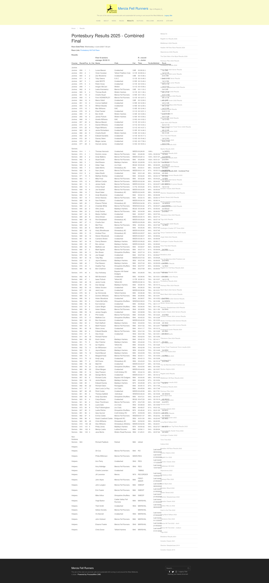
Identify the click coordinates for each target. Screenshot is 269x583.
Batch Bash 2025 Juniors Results (171, 184)
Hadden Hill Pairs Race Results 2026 (172, 47)
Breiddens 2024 (165, 255)
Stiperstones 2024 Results (169, 277)
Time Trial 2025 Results (168, 136)
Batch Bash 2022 (166, 484)
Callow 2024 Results (167, 250)
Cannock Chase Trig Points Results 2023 (174, 426)
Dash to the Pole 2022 (167, 510)
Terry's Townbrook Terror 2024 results (173, 233)
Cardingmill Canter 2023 (168, 418)
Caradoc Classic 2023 (167, 409)
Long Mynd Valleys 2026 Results (171, 105)
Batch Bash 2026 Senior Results (171, 69)
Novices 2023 (164, 404)
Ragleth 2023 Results (167, 373)
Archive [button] (160, 21)
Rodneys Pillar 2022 (167, 479)
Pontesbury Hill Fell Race (90, 50)
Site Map (169, 21)
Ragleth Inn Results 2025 (168, 153)
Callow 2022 (164, 444)
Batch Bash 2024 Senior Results (171, 290)
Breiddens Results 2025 (168, 144)
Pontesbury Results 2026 (168, 65)
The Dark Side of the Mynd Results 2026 (173, 56)
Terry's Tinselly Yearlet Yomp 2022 (171, 431)
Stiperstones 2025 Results (169, 162)
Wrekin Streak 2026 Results (169, 92)
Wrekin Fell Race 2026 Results (170, 96)
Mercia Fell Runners (133, 8)
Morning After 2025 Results (169, 224)
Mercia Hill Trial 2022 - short (169, 523)
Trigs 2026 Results (166, 114)
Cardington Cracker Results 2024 (171, 241)
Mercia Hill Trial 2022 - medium (170, 528)
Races (121, 21)
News (114, 21)
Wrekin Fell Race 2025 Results (170, 202)
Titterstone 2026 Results (168, 109)
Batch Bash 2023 (166, 396)
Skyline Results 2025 (167, 149)
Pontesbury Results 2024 (168, 281)
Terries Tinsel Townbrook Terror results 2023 (175, 347)
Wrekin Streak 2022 (167, 492)
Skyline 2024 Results (167, 263)
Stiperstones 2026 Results (169, 52)
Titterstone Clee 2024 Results (170, 338)
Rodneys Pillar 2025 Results (169, 166)
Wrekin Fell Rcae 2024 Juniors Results (173, 325)
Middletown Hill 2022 (167, 466)
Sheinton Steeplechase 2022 (170, 497)
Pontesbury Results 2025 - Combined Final (174, 171)
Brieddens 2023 (165, 360)
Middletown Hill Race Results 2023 (171, 378)
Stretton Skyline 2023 (167, 369)
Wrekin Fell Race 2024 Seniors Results (173, 321)
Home (98, 21)
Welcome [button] (150, 21)
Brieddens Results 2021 (168, 536)
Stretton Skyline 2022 (167, 453)
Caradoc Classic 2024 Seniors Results (173, 312)
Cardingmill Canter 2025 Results (171, 206)
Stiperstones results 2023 (168, 382)
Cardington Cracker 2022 (168, 435)
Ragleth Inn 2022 (166, 457)
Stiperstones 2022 (166, 470)
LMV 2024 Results (166, 334)
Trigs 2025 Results (166, 219)
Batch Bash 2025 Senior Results (171, 180)
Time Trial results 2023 (168, 351)
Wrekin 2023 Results (167, 413)
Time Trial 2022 (165, 440)
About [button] (106, 21)
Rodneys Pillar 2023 (167, 391)
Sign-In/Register (155, 9)
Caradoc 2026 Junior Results (170, 83)
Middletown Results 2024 (168, 272)
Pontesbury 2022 (166, 475)
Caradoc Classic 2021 (167, 541)
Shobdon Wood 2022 (167, 488)
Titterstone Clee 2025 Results (170, 215)
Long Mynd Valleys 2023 (168, 422)
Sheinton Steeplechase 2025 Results (172, 193)
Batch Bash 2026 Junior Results (171, 74)
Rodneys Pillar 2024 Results (169, 285)
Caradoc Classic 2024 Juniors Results (173, 316)
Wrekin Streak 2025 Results (169, 197)
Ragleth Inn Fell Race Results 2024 (172, 268)
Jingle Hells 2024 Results (168, 237)
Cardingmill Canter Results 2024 (171, 329)
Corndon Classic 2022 (167, 462)
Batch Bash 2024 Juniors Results (171, 294)
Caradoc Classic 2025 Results (170, 188)
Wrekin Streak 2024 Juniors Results (172, 303)
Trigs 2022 (163, 532)
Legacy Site (168, 15)
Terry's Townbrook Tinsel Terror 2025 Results (175, 127)
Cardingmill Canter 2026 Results (171, 100)
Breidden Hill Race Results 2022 (171, 448)
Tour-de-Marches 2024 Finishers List (172, 259)
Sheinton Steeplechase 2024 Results (172, 307)
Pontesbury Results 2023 (168, 387)
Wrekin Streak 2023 (167, 400)
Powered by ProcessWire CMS (89, 574)
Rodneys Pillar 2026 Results (169, 61)
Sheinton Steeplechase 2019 (170, 545)
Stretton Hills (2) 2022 (167, 506)
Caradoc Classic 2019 (167, 550)
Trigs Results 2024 (166, 343)
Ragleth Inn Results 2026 (168, 39)
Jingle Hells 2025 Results (168, 122)
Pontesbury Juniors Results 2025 (171, 175)
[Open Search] (188, 568)
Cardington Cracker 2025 (168, 131)
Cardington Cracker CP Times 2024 (172, 228)
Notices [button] (140, 21)
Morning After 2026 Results (169, 118)
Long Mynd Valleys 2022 (168, 514)
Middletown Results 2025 (168, 158)
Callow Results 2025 (167, 140)
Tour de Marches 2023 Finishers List (172, 365)
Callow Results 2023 (167, 356)
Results (130, 21)
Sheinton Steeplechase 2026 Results (172, 87)
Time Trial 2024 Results (168, 246)
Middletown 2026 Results (168, 43)
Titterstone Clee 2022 (167, 519)
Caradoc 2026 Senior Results (170, 78)
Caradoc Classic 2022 (167, 501)
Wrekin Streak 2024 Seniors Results (172, 299)
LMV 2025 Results (166, 210)
